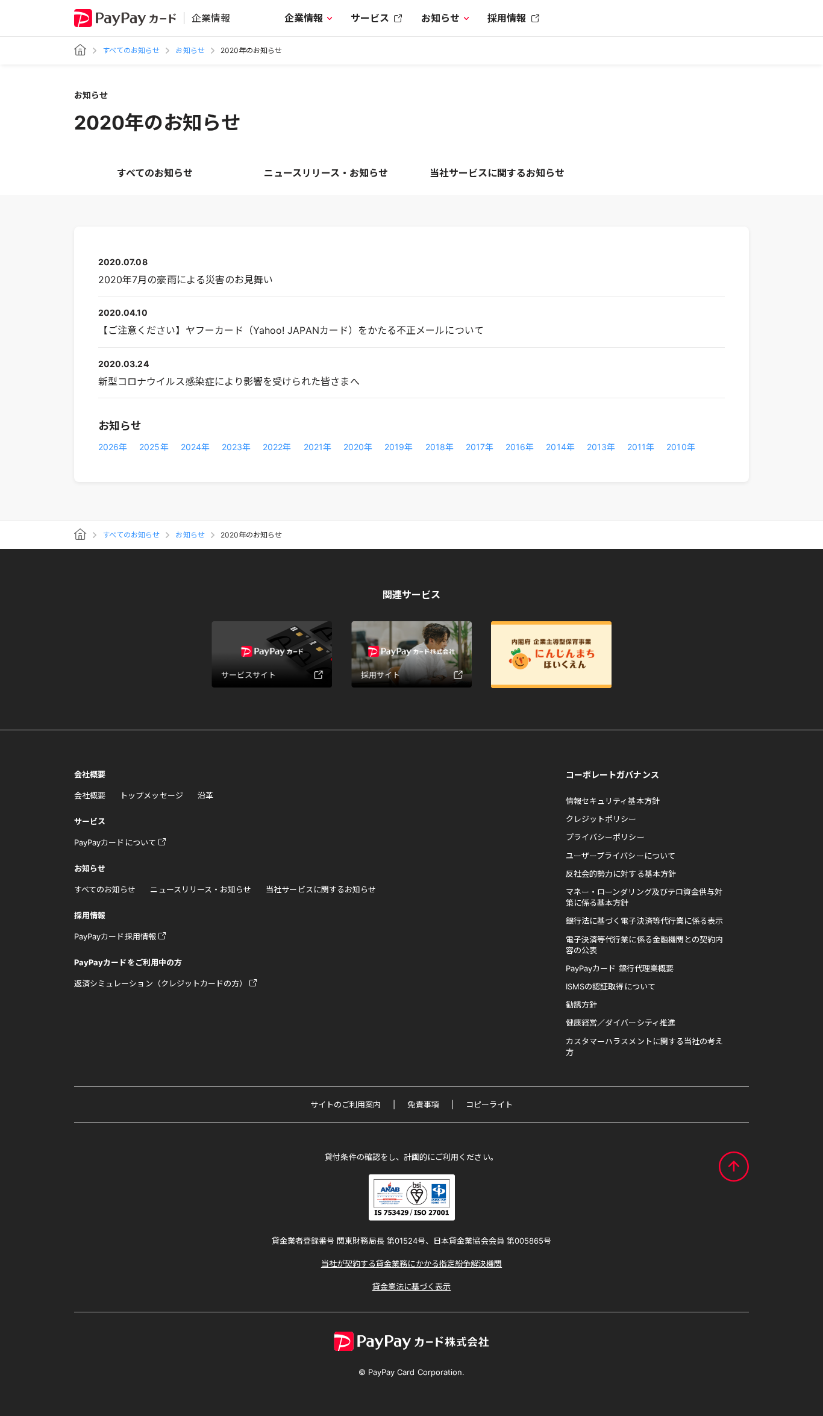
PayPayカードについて (115, 842)
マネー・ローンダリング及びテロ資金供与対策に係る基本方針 (644, 897)
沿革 (205, 795)
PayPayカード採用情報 (115, 936)
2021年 (317, 447)
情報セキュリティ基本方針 (613, 801)
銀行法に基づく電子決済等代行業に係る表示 (644, 921)
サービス (370, 18)
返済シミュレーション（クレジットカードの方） (160, 983)
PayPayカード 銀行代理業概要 (620, 968)
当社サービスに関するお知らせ (497, 173)
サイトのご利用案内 (345, 1104)
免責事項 (423, 1104)
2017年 (479, 447)
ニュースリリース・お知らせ (326, 173)
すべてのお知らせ (131, 50)
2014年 (560, 447)
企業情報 (303, 18)
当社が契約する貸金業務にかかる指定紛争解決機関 (411, 1263)
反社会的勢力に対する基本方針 (621, 874)
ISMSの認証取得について (611, 986)
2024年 (195, 447)
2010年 (680, 447)
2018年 (439, 447)
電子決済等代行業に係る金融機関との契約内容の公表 (644, 945)
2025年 (153, 447)
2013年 (601, 447)
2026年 (112, 447)
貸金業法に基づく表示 (411, 1286)
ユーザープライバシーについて (620, 855)
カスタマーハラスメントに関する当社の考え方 (644, 1046)
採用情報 (506, 18)
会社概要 (89, 795)
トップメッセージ (151, 795)
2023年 (236, 447)
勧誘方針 (581, 1004)
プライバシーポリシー (605, 837)
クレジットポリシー (601, 819)
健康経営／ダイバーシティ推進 (620, 1022)
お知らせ (440, 18)
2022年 (277, 447)
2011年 (640, 447)
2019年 (398, 447)
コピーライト (489, 1104)
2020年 (357, 447)
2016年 (519, 447)
